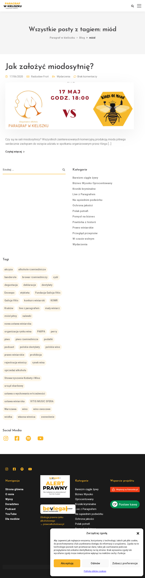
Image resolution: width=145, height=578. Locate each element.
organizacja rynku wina (17, 331)
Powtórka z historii (84, 222)
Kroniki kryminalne (84, 188)
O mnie (9, 494)
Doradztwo (12, 504)
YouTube (11, 514)
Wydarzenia (63, 76)
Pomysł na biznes (83, 216)
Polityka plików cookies (95, 571)
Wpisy (9, 499)
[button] (138, 533)
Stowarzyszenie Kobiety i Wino (22, 378)
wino (25, 409)
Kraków (8, 308)
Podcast (10, 509)
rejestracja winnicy (15, 362)
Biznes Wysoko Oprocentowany (92, 183)
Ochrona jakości (82, 205)
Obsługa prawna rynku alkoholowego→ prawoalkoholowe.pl (52, 520)
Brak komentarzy (87, 76)
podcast (9, 347)
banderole (10, 277)
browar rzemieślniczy (34, 277)
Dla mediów (12, 519)
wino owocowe (41, 409)
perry (54, 331)
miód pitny (10, 316)
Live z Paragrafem (83, 194)
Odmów (95, 563)
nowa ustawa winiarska (17, 323)
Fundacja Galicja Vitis (47, 292)
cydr (55, 277)
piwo (7, 339)
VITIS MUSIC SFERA (41, 401)
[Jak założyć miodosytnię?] (69, 108)
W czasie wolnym (83, 238)
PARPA (41, 331)
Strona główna (14, 489)
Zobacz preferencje (125, 563)
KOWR (54, 300)
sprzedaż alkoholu (15, 370)
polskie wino (52, 347)
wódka (8, 416)
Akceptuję (67, 563)
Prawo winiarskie (83, 227)
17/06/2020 (16, 76)
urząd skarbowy (13, 385)
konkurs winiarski (34, 300)
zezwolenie (47, 416)
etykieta (25, 292)
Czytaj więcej (13, 151)
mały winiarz (52, 308)
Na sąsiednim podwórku (87, 200)
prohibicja (36, 354)
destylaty (47, 285)
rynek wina (38, 362)
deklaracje (29, 285)
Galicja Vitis (11, 300)
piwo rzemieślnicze (27, 339)
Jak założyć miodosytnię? (49, 67)
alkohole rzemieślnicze (32, 269)
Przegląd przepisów (85, 233)
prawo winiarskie (14, 354)
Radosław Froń (40, 76)
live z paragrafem (29, 308)
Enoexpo (9, 292)
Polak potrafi (80, 211)
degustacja (11, 285)
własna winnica (26, 416)
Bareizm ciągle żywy (85, 177)
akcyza (8, 269)
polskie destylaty (30, 347)
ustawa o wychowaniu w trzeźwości (24, 393)
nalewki (26, 316)
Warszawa (10, 409)
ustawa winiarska (14, 401)
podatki (48, 339)
